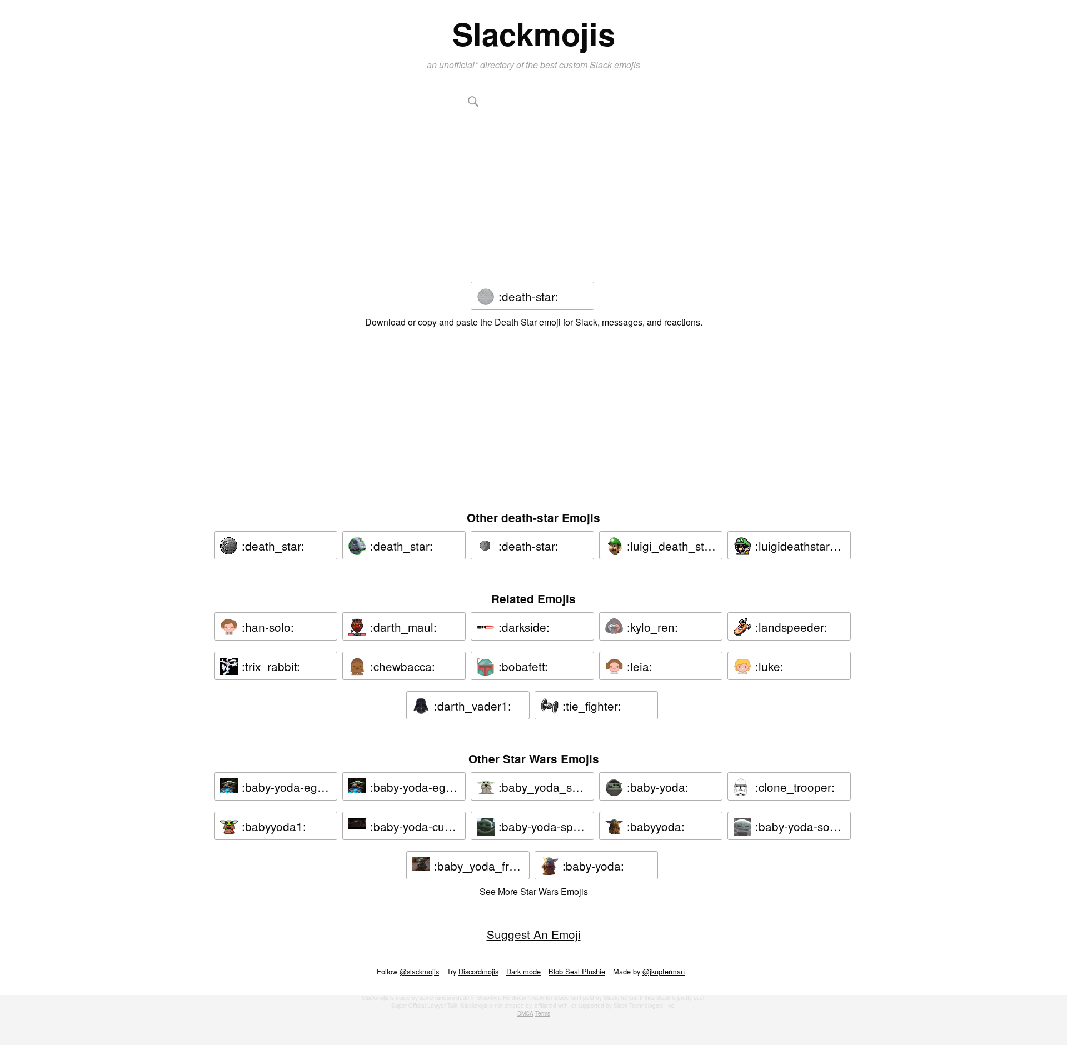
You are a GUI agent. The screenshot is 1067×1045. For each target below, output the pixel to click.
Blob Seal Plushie (577, 971)
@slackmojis (419, 971)
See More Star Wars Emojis (534, 891)
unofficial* (459, 64)
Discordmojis (478, 971)
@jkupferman (663, 971)
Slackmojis (533, 33)
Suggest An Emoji (534, 934)
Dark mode (523, 971)
